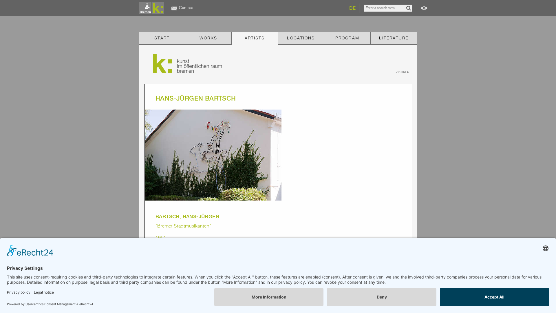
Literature (393, 38)
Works (208, 38)
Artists (255, 38)
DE (352, 8)
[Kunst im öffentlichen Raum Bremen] (153, 8)
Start (162, 38)
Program (347, 38)
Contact (186, 8)
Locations (301, 38)
